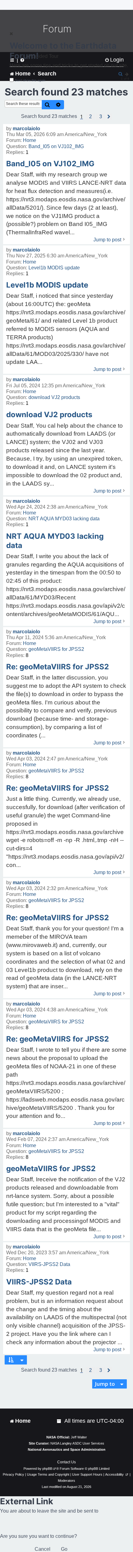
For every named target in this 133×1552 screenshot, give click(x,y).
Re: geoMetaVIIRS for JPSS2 (57, 666)
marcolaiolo (26, 128)
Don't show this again (30, 80)
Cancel (42, 1549)
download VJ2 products (54, 397)
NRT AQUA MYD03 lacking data (64, 518)
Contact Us (66, 1462)
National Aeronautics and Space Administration (66, 1449)
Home (29, 140)
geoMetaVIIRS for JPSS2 (56, 649)
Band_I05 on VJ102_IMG (56, 146)
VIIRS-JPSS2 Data (49, 1264)
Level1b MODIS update (54, 267)
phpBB (47, 1468)
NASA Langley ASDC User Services (77, 1443)
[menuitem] (59, 1421)
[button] (90, 116)
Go (64, 1549)
